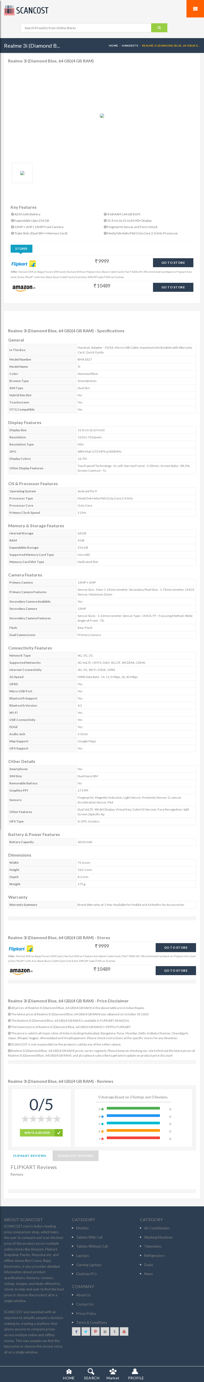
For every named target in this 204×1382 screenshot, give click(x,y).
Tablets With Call (89, 1237)
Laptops (82, 1255)
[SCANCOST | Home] (102, 10)
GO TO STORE (173, 263)
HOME (113, 45)
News (148, 1274)
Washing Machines (158, 1237)
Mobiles (82, 1228)
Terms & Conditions (91, 1322)
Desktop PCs (86, 1274)
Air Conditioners (157, 1228)
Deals (148, 1265)
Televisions (153, 1246)
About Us (83, 1295)
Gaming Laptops (89, 1265)
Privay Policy (86, 1313)
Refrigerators (154, 1255)
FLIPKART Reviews (29, 1156)
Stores (21, 248)
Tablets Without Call (92, 1246)
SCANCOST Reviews (76, 1156)
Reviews (17, 1174)
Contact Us (85, 1304)
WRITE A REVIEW (37, 1132)
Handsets (130, 45)
